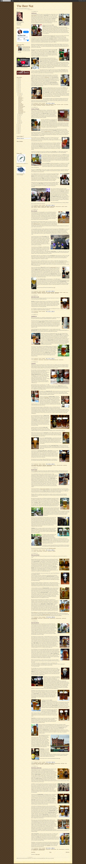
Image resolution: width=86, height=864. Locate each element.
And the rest (20, 96)
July (19, 116)
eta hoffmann (35, 763)
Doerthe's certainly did (46, 614)
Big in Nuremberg (20, 107)
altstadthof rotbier (35, 849)
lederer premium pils (62, 849)
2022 (18, 83)
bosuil (46, 292)
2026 (18, 78)
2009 (18, 128)
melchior (62, 104)
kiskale (54, 206)
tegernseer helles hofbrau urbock (53, 359)
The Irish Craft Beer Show (24, 67)
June (19, 117)
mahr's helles (62, 763)
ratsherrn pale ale (33, 465)
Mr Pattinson (47, 77)
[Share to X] (51, 103)
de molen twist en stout (51, 292)
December (19, 93)
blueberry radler (38, 104)
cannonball (34, 206)
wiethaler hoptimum (49, 465)
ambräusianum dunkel (46, 618)
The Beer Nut (25, 6)
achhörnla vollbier (40, 618)
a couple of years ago (47, 131)
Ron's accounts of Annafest (45, 488)
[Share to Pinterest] (53, 103)
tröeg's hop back (35, 312)
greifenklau (46, 763)
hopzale (51, 206)
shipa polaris (44, 465)
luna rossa (55, 104)
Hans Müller (47, 397)
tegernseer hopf (61, 359)
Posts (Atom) (38, 854)
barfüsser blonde (48, 849)
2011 (18, 126)
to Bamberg (48, 845)
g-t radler (64, 292)
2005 (18, 133)
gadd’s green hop (47, 206)
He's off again (20, 98)
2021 (18, 84)
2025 (18, 79)
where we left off (34, 15)
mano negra (58, 104)
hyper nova (46, 104)
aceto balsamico (39, 292)
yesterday (35, 470)
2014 (18, 92)
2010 (18, 127)
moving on (35, 612)
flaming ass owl (57, 292)
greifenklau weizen (51, 763)
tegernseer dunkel (46, 359)
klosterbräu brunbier (58, 618)
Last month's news (20, 110)
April (19, 119)
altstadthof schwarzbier (42, 849)
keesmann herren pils (57, 763)
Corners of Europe (20, 97)
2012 (18, 125)
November (19, 94)
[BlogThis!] (49, 103)
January (19, 123)
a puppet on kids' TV (53, 267)
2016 (18, 89)
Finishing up (34, 316)
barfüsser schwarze (53, 849)
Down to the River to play (21, 111)
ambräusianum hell (52, 618)
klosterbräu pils (64, 618)
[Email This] (48, 103)
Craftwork (19, 102)
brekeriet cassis (42, 104)
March (19, 120)
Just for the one (20, 108)
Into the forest (20, 103)
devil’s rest (42, 206)
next (54, 287)
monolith (63, 206)
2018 (18, 87)
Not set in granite (20, 112)
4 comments (43, 358)
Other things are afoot (52, 548)
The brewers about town (21, 106)
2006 (18, 132)
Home (50, 852)
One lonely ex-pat (35, 296)
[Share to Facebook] (52, 103)
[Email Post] (46, 103)
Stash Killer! (19, 45)
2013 (18, 124)
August (19, 115)
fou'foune (61, 292)
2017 (18, 88)
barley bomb (43, 292)
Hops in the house (20, 109)
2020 (18, 85)
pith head (66, 206)
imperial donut (51, 104)
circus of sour (39, 206)
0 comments (43, 103)
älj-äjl (34, 104)
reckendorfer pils (35, 359)
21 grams (34, 292)
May (19, 118)
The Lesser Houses (20, 104)
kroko (57, 849)
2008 (18, 129)
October (19, 95)
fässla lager (39, 763)
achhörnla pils (35, 618)
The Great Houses (20, 105)
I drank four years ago (36, 223)
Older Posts (67, 852)
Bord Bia (21, 174)
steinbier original (41, 359)
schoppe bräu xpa (39, 465)
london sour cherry (58, 206)
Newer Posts (33, 852)
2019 (18, 86)
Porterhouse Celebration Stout (26, 46)
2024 (18, 80)
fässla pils (43, 763)
